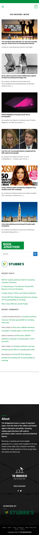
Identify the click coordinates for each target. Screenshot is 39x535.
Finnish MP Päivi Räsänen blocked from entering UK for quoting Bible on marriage (19, 298)
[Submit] (35, 254)
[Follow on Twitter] (21, 491)
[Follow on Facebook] (18, 491)
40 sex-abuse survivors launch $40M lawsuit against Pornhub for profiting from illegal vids (19, 76)
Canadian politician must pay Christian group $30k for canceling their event (19, 320)
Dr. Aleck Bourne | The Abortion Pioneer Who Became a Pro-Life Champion (18, 288)
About (9, 527)
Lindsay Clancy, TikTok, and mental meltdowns (19, 293)
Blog (14, 527)
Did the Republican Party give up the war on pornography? (16, 115)
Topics (22, 529)
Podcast (21, 527)
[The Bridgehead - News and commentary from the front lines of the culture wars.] (19, 6)
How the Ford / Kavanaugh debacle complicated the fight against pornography (19, 152)
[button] (3, 6)
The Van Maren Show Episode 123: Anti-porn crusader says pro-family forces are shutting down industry (19, 42)
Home (4, 527)
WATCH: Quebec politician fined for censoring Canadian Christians (18, 281)
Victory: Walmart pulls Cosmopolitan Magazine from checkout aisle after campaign (19, 188)
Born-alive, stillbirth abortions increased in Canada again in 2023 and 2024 (18, 329)
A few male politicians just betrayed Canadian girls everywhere (18, 225)
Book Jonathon (30, 527)
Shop (17, 529)
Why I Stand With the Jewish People (15, 304)
